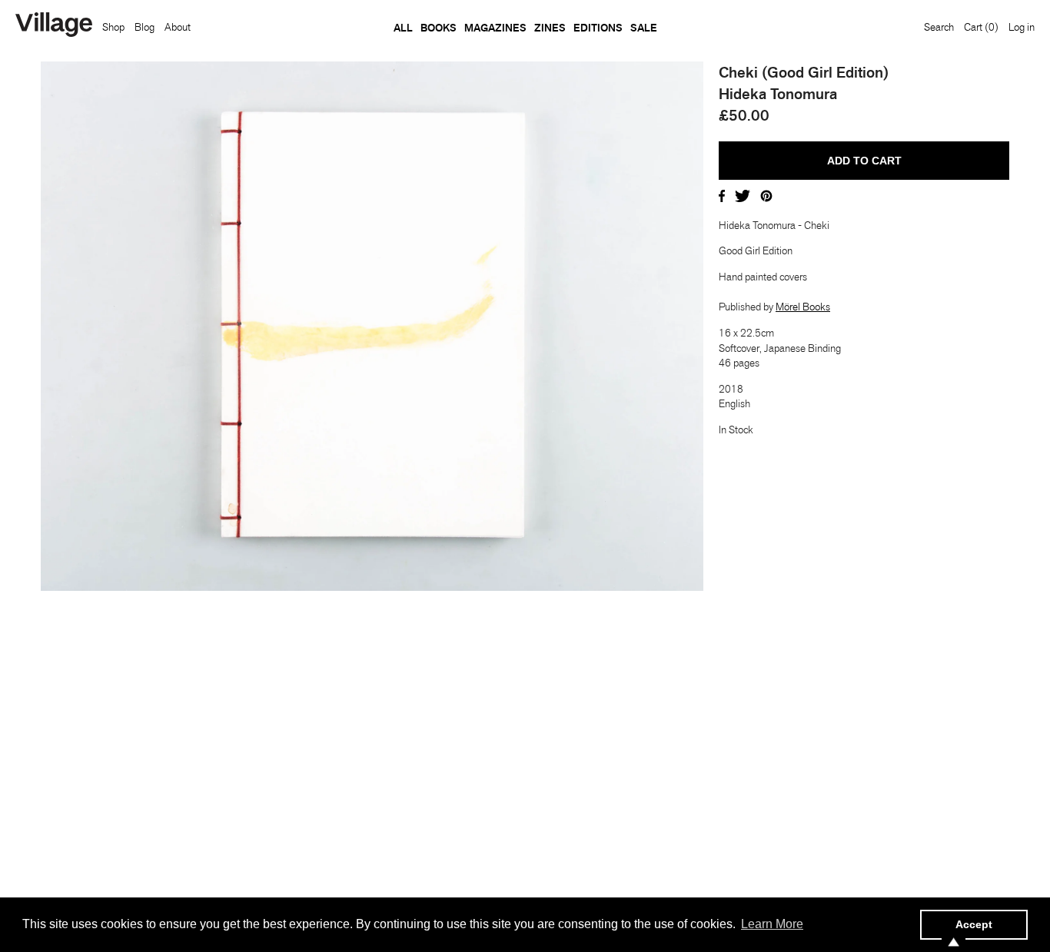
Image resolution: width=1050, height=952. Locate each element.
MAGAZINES (495, 28)
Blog (145, 27)
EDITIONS (598, 28)
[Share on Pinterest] (766, 194)
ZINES (550, 28)
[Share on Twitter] (742, 194)
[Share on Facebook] (722, 194)
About (177, 27)
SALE (643, 28)
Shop (113, 27)
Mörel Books (803, 306)
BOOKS (438, 28)
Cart (981, 27)
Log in (1021, 27)
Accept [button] (973, 924)
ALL (403, 28)
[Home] (53, 26)
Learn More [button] (772, 923)
